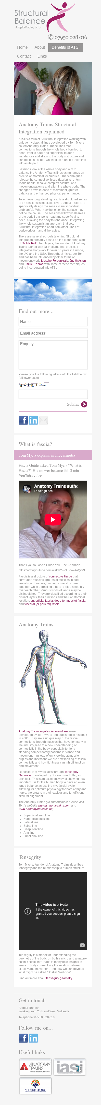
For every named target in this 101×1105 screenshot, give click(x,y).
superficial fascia (42, 600)
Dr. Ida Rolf (29, 243)
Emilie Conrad (34, 264)
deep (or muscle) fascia (70, 600)
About (40, 47)
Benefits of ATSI (65, 47)
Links (42, 56)
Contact (24, 56)
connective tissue (60, 576)
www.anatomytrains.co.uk (35, 809)
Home (22, 47)
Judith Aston (78, 260)
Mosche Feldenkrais (54, 260)
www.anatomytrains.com (54, 805)
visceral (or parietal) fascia (42, 604)
